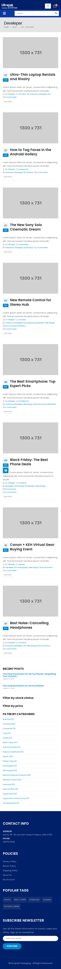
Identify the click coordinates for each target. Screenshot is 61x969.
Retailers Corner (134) (12, 780)
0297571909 (9, 841)
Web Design (50, 323)
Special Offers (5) (10, 789)
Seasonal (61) (9, 784)
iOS (49, 94)
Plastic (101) (8, 756)
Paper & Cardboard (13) (13, 752)
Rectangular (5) (10, 766)
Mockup (30, 172)
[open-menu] (4, 13)
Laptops (21, 564)
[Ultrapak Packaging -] (9, 6)
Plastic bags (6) (10, 761)
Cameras (22, 94)
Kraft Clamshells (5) (11, 747)
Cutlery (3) (7, 738)
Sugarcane (34, 900)
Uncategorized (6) (11, 803)
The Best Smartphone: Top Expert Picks (32, 383)
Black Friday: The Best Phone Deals (29, 461)
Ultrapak (11, 94)
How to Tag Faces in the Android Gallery (30, 151)
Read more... (8, 101)
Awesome (34, 94)
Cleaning (47, 900)
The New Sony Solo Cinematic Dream (26, 227)
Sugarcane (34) (10, 793)
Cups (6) (6, 733)
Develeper (43, 94)
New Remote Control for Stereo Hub (30, 302)
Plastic (7, 900)
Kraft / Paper (20, 900)
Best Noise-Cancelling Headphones (29, 625)
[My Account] (48, 6)
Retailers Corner (11, 906)
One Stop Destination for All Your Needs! (23, 685)
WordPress (21, 326)
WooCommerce (9, 326)
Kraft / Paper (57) (10, 742)
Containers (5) (9, 728)
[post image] (30, 52)
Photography (39, 323)
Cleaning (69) (9, 724)
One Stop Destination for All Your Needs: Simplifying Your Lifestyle (29, 675)
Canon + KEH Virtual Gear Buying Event (32, 546)
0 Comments (11, 97)
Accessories (23, 169)
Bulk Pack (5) (8, 719)
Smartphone (23, 401)
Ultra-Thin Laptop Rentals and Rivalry (32, 76)
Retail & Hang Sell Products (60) (17, 775)
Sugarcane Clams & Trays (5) (16, 798)
